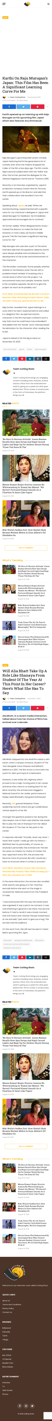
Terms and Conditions (11, 1304)
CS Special (6, 1359)
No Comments (9, 100)
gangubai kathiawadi (23, 940)
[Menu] (4, 4)
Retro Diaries (7, 1367)
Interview (6, 1382)
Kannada (6, 1332)
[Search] (48, 4)
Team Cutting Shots (17, 97)
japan (21, 349)
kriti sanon (39, 940)
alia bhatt (7, 940)
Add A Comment (26, 548)
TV (3, 1386)
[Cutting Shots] (27, 4)
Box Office (6, 1355)
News (5, 17)
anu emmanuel (10, 349)
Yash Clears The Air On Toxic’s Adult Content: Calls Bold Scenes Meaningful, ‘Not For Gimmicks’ (32, 624)
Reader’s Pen (7, 1363)
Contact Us (7, 1312)
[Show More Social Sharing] (47, 106)
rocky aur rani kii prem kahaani (16, 944)
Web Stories (7, 1390)
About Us (6, 1300)
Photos (5, 1394)
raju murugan (40, 349)
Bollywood (6, 1328)
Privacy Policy (8, 1308)
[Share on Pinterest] (37, 106)
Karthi (29, 349)
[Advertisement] (26, 47)
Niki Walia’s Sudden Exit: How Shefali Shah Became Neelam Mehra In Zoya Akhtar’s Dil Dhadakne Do (24, 532)
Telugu (5, 1339)
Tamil (4, 1336)
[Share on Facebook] (9, 106)
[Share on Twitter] (23, 106)
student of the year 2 (12, 948)
